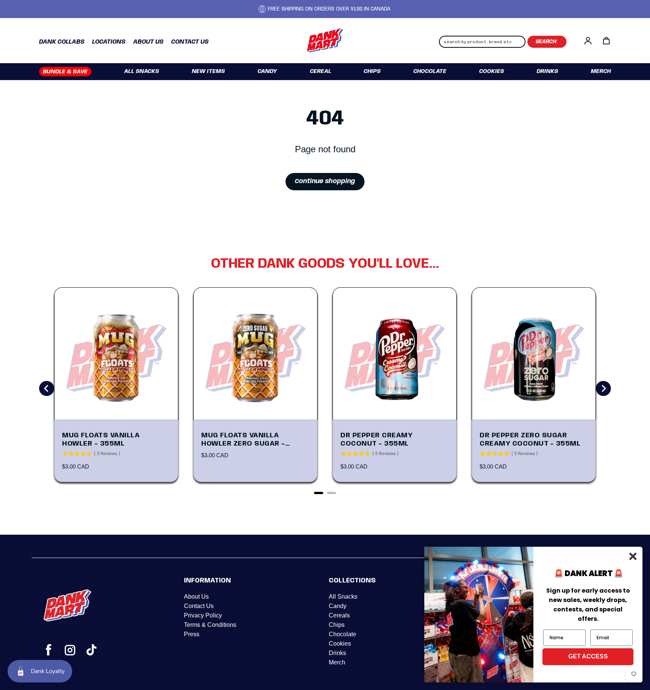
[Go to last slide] (46, 388)
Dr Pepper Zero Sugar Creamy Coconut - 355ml (530, 439)
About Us (196, 596)
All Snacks (141, 71)
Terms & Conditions (210, 625)
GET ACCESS (588, 656)
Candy (267, 71)
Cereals (339, 615)
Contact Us (199, 606)
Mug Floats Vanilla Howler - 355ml (101, 439)
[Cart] (606, 40)
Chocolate (429, 71)
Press (191, 634)
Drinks (547, 71)
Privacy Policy (203, 615)
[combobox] (482, 42)
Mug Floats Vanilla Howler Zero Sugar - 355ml (243, 440)
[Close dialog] (632, 556)
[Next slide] (603, 388)
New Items (208, 71)
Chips (372, 71)
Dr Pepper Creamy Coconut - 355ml (376, 439)
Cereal (320, 71)
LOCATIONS (109, 42)
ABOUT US (148, 42)
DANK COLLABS (62, 42)
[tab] (318, 493)
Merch (601, 71)
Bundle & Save (65, 72)
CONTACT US (190, 42)
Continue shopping (325, 181)
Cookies (491, 71)
